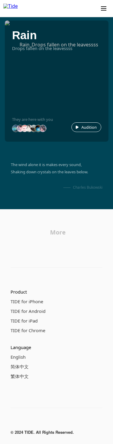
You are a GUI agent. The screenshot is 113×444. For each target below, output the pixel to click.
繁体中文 (20, 376)
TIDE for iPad (24, 321)
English (18, 357)
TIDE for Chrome (28, 330)
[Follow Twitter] (38, 421)
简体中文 (20, 367)
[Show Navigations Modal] (103, 8)
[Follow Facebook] (14, 421)
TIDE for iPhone (27, 301)
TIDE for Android (28, 311)
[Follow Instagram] (26, 421)
